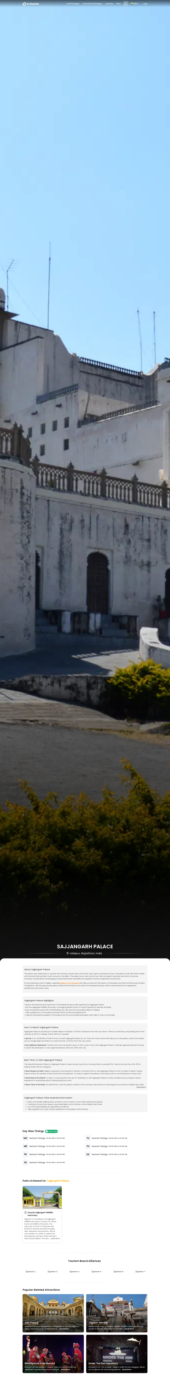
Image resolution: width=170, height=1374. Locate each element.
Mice (119, 4)
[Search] (125, 3)
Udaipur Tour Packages (69, 983)
